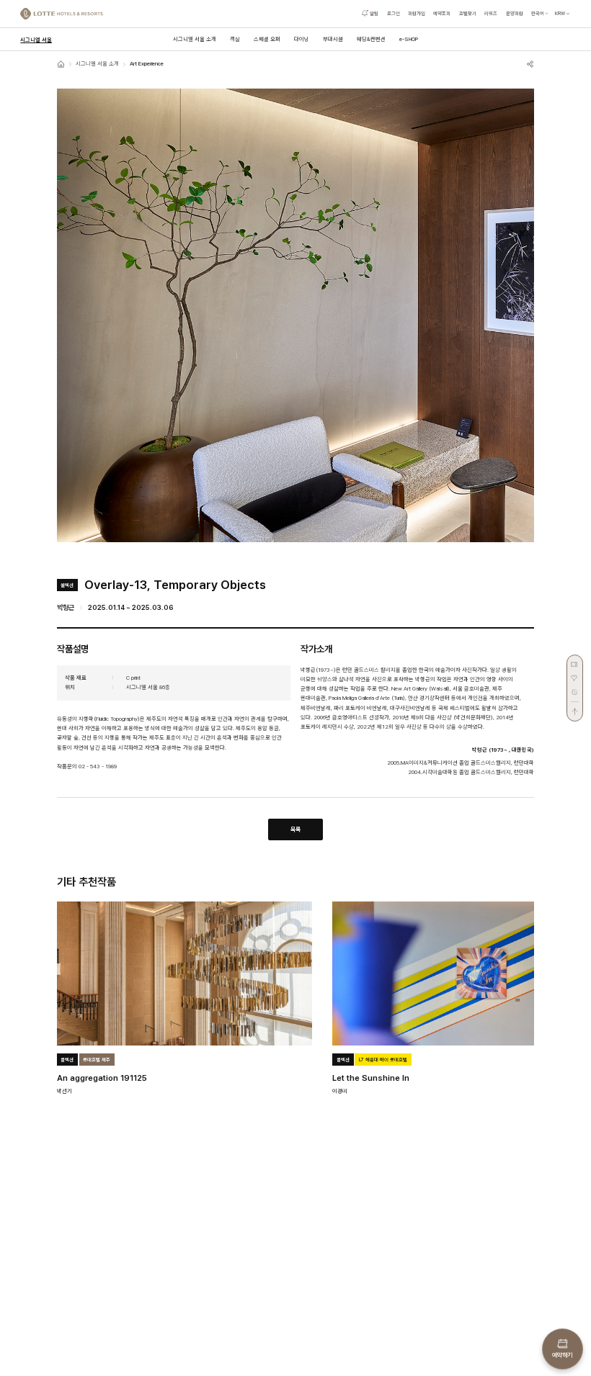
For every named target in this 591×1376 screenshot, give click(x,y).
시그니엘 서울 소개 (97, 63)
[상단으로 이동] (575, 708)
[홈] (61, 63)
